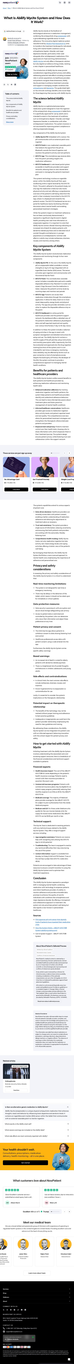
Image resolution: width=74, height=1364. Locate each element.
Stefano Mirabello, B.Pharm (16, 43)
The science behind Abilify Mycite (14, 99)
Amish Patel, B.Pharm (14, 40)
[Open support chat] (69, 1359)
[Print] (4, 84)
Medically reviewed (13, 38)
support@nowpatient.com (14, 1331)
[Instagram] (7, 1310)
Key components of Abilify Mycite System (14, 105)
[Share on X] (7, 84)
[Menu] (69, 2)
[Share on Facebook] (11, 84)
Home (4, 8)
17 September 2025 (21, 45)
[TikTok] (18, 1310)
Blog (9, 8)
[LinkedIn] (25, 1310)
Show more (9, 122)
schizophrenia (38, 88)
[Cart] (60, 2)
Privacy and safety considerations (12, 117)
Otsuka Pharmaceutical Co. (56, 44)
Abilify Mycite (38, 61)
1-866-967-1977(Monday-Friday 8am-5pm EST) (21, 1328)
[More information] (23, 31)
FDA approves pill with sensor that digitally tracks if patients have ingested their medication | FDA (52, 922)
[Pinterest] (14, 1310)
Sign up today (12, 74)
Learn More (16, 489)
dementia (50, 88)
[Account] (64, 2)
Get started (25, 1163)
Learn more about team (37, 1273)
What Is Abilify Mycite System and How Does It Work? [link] (28, 8)
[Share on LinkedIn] (15, 84)
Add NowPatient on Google (13, 31)
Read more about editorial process (49, 1001)
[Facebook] (11, 1310)
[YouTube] (21, 1310)
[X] (3, 1310)
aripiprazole (62, 36)
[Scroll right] (69, 453)
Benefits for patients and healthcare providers (13, 111)
